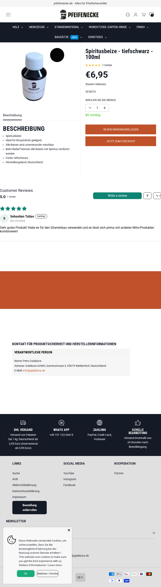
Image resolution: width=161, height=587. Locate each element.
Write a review (117, 195)
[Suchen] (127, 14)
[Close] (69, 530)
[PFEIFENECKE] (79, 14)
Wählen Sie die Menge (100, 100)
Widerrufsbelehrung (24, 485)
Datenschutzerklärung (25, 491)
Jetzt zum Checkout (120, 141)
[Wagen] (143, 14)
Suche (16, 473)
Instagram (69, 479)
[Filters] (147, 195)
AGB (15, 479)
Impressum (19, 497)
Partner (118, 473)
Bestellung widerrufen (30, 507)
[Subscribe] (153, 534)
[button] (8, 15)
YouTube (68, 473)
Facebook (69, 485)
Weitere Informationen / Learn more (40, 565)
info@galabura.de (34, 370)
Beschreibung (12, 115)
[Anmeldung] (135, 14)
